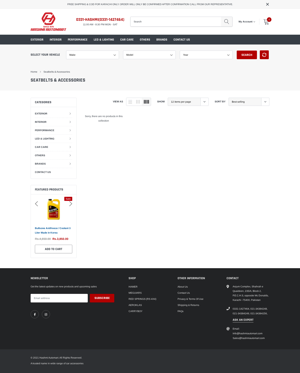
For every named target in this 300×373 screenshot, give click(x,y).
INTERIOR (56, 40)
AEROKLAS (135, 305)
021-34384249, (241, 313)
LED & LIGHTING (104, 40)
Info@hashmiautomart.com (247, 333)
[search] (226, 21)
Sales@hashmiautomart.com (249, 338)
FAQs (180, 311)
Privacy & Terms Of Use (190, 299)
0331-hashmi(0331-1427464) (100, 19)
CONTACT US (181, 40)
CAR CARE (127, 40)
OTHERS (145, 40)
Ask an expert (243, 320)
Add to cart (53, 249)
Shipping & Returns (188, 305)
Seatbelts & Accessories (56, 71)
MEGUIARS (135, 292)
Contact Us (184, 292)
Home (34, 71)
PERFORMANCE (78, 40)
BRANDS (161, 40)
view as (118, 101)
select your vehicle (45, 55)
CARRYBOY (135, 311)
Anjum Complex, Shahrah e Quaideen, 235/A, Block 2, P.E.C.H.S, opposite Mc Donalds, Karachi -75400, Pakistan (251, 293)
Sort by (220, 101)
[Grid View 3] (138, 102)
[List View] (130, 102)
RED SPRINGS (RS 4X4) (142, 299)
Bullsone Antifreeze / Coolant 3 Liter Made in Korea (53, 230)
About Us (183, 286)
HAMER (133, 286)
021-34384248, (259, 308)
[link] (35, 314)
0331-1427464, (241, 308)
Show (161, 101)
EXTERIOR (37, 40)
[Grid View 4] (146, 102)
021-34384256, (259, 313)
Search (246, 55)
